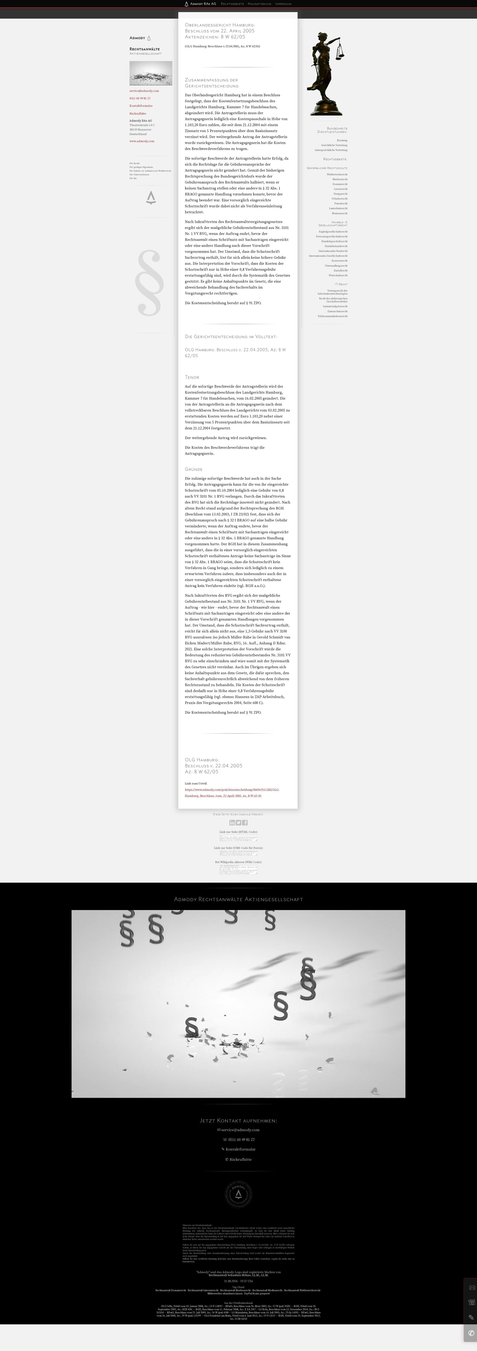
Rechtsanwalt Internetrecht (203, 1290)
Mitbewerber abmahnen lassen (225, 1293)
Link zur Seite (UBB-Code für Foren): (238, 848)
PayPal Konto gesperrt (257, 1293)
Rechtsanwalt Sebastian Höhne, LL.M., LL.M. (238, 1275)
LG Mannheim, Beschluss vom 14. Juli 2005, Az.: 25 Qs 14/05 (265, 1312)
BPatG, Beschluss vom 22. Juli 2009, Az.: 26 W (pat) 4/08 (197, 1312)
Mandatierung (259, 4)
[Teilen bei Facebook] (245, 824)
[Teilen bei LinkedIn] (232, 824)
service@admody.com (144, 91)
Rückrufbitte (137, 114)
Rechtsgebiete (232, 4)
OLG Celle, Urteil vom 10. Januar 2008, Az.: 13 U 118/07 (191, 1306)
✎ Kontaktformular (238, 1149)
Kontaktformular (141, 106)
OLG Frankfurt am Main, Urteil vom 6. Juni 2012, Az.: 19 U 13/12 (239, 1315)
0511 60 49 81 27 (139, 98)
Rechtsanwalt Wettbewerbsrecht (302, 1290)
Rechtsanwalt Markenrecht (235, 1290)
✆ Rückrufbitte (238, 1159)
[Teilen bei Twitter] (239, 824)
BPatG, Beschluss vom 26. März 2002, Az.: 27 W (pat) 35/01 (257, 1306)
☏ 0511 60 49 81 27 (239, 1139)
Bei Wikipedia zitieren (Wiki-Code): (238, 862)
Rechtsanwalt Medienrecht (267, 1290)
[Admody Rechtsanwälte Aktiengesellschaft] (238, 1207)
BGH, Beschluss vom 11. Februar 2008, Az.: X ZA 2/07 (225, 1309)
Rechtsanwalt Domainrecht (171, 1290)
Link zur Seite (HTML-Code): (238, 832)
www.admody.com (141, 141)
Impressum (283, 4)
